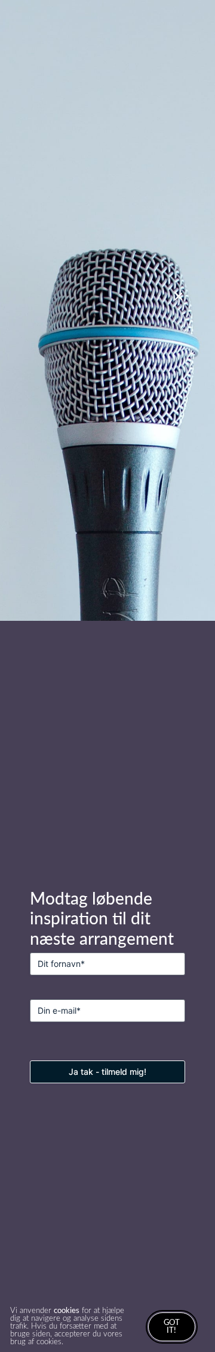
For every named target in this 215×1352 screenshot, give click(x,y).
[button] (178, 296)
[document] (107, 676)
